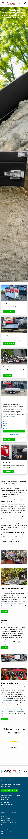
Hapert (16, 601)
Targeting (6, 423)
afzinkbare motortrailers (7, 713)
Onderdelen (4, 825)
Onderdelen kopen (8, 471)
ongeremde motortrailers (16, 711)
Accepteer (14, 431)
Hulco (23, 601)
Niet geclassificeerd (8, 428)
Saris (12, 601)
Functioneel (6, 425)
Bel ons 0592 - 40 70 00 (10, 790)
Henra (20, 601)
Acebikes (3, 606)
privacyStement (12, 413)
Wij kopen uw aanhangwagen (8, 822)
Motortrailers (7, 375)
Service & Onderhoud (9, 439)
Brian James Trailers (16, 603)
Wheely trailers (16, 709)
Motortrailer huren (6, 831)
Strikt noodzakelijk (8, 419)
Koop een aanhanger (9, 343)
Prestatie (6, 421)
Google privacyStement (10, 416)
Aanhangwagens (5, 818)
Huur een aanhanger (9, 311)
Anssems (3, 603)
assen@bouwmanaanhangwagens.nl (10, 784)
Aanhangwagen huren (7, 829)
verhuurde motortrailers (7, 700)
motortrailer (14, 688)
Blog (2, 833)
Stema (8, 603)
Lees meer (4, 611)
